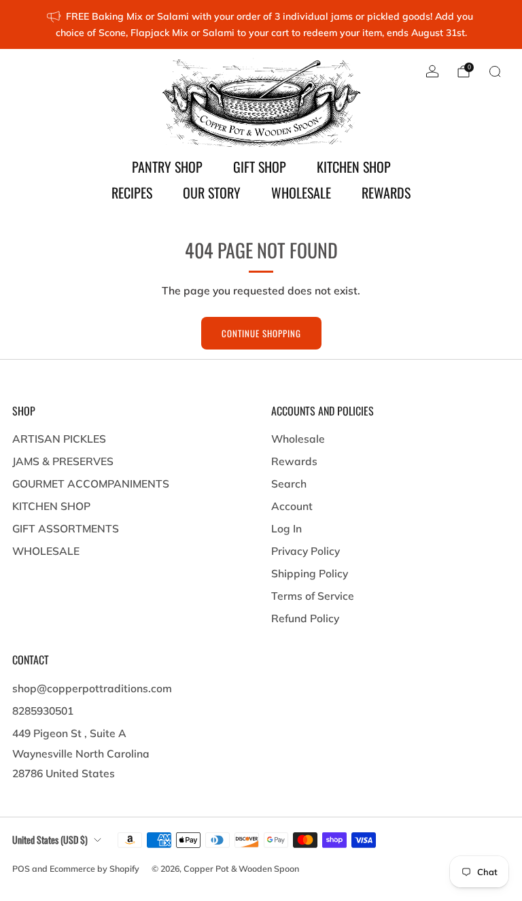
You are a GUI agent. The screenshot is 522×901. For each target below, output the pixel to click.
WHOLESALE (301, 192)
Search (289, 483)
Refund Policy (305, 618)
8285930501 (42, 710)
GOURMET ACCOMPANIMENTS (90, 483)
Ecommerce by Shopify (94, 868)
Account (292, 506)
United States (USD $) (50, 839)
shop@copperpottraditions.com (92, 688)
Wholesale (298, 438)
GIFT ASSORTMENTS (65, 528)
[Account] (432, 71)
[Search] (495, 71)
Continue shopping (261, 333)
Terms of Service (312, 595)
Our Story (212, 192)
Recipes (131, 192)
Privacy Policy (305, 551)
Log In (286, 528)
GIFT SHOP (259, 166)
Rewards (294, 461)
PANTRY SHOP (167, 166)
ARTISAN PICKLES (59, 438)
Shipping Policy (309, 573)
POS (21, 868)
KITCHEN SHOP (354, 166)
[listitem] (260, 24)
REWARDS (386, 192)
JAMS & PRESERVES (63, 461)
